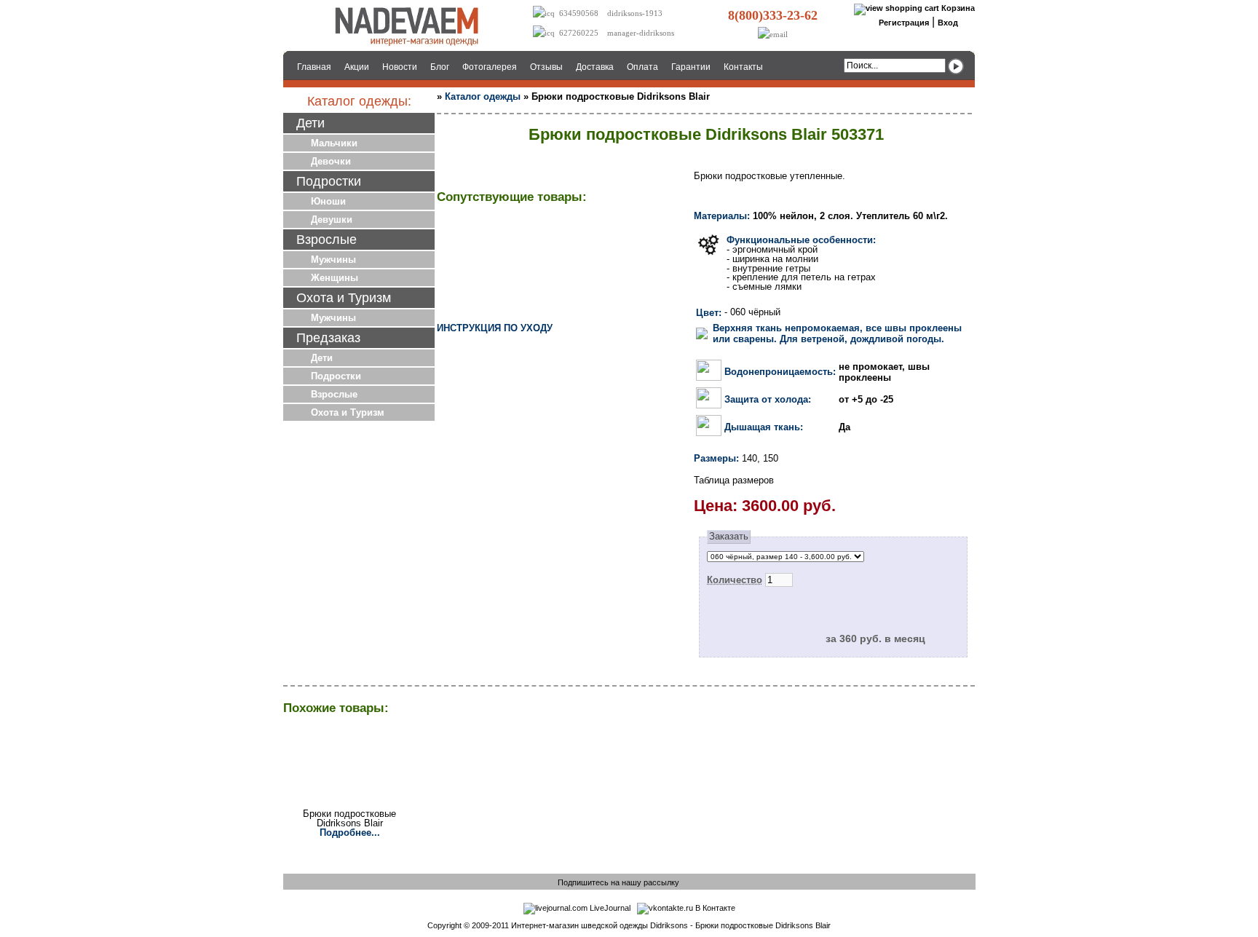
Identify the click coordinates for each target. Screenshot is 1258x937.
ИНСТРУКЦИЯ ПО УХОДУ (495, 328)
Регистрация (904, 22)
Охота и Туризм (347, 412)
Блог (439, 67)
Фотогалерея (489, 67)
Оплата (642, 67)
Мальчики (334, 143)
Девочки (331, 161)
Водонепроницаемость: (780, 371)
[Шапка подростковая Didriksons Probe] (478, 260)
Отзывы (546, 67)
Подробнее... (350, 832)
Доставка (595, 67)
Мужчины (333, 259)
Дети (322, 357)
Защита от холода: (767, 399)
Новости (399, 67)
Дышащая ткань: (763, 427)
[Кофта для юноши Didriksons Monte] (561, 260)
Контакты (743, 67)
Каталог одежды (483, 96)
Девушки (331, 219)
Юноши (328, 201)
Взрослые (334, 394)
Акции (356, 67)
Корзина (958, 8)
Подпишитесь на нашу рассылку (618, 882)
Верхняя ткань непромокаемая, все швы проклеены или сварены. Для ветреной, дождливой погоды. (837, 333)
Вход (948, 22)
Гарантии (691, 67)
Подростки (336, 376)
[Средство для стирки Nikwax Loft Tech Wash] (644, 260)
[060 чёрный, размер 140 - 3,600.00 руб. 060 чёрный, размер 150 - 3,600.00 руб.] (785, 555)
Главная (314, 67)
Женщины (334, 277)
